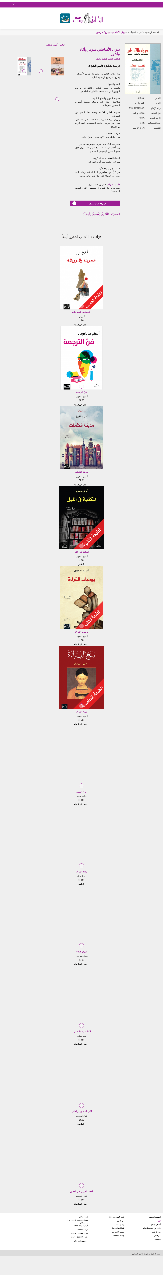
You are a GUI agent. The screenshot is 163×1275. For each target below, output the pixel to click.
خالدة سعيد (82, 796)
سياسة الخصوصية (118, 1232)
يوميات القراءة (81, 632)
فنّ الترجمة (81, 392)
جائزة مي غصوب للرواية (152, 1228)
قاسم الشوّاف (95, 65)
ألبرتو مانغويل (82, 396)
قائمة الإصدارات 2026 (116, 1217)
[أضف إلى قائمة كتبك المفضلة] (81, 306)
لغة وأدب (132, 32)
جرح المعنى (81, 792)
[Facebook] (6, 5)
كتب (140, 32)
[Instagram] (9, 5)
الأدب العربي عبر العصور (81, 1191)
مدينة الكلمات (81, 472)
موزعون (158, 1239)
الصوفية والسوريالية (81, 312)
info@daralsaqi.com (80, 1241)
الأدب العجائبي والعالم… (81, 1111)
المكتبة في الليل (81, 552)
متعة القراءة (81, 872)
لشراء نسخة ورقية (97, 203)
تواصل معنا (120, 1224)
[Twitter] (13, 4)
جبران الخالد (81, 951)
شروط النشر (156, 1232)
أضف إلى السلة (81, 325)
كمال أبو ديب (81, 1116)
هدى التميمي (81, 1196)
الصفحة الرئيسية (152, 32)
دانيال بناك (81, 876)
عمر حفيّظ (81, 1036)
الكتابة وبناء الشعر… (81, 1031)
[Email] (18, 5)
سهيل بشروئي (82, 956)
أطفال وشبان (156, 1224)
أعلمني (81, 564)
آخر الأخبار (120, 1221)
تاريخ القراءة (81, 712)
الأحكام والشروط (118, 1228)
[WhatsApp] (21, 5)
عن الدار (158, 1235)
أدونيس (81, 316)
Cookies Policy (118, 1235)
